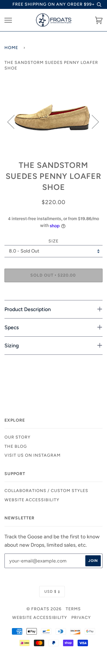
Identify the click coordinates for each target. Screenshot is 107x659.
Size (53, 241)
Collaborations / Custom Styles (46, 490)
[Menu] (8, 20)
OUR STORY (17, 437)
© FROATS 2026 (44, 608)
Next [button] (92, 121)
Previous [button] (14, 121)
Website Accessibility (31, 499)
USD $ (50, 591)
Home (11, 47)
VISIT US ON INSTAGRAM (32, 455)
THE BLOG (15, 446)
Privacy (81, 617)
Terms (73, 608)
